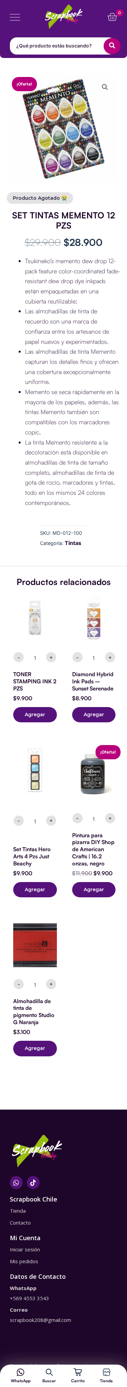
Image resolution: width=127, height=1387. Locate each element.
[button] (105, 87)
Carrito (78, 1380)
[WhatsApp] (20, 1372)
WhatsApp (20, 1380)
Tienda (106, 1380)
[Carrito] (77, 1372)
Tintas (73, 543)
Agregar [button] (35, 714)
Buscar (49, 1380)
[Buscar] (49, 1372)
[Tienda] (106, 1372)
